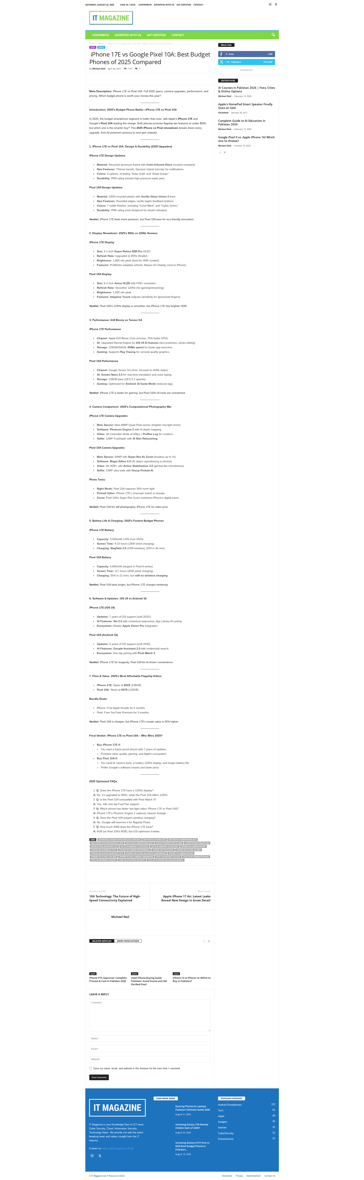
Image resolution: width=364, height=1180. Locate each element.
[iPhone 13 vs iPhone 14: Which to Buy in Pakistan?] (192, 961)
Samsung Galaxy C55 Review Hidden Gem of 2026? (191, 1126)
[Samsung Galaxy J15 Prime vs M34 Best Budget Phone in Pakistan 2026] (163, 1148)
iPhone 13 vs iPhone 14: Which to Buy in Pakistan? (192, 979)
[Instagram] (270, 4)
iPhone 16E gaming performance (134, 850)
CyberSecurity (226, 1133)
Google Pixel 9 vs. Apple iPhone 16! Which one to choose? (246, 139)
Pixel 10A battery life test (168, 856)
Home (92, 43)
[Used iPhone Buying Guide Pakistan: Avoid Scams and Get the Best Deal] (150, 961)
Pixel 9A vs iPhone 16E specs (132, 860)
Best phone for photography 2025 (107, 843)
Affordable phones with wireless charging (119, 839)
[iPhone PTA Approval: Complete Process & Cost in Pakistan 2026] (108, 961)
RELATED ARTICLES (101, 940)
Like (270, 54)
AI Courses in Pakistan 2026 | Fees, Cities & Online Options (246, 89)
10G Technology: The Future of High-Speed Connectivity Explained (114, 898)
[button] (273, 35)
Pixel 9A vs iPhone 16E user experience (165, 860)
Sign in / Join (127, 4)
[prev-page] (204, 941)
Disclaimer (227, 1175)
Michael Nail (98, 68)
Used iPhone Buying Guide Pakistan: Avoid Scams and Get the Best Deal (149, 981)
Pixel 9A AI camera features (196, 856)
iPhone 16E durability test (103, 850)
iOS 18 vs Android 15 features (134, 846)
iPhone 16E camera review (193, 846)
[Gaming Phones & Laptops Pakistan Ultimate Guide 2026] (163, 1112)
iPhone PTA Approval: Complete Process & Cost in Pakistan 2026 (108, 979)
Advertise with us (164, 4)
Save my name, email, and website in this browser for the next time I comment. (137, 1068)
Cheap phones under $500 (197, 843)
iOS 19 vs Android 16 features (164, 846)
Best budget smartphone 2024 (182, 839)
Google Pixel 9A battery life (104, 846)
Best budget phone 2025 (155, 839)
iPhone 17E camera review (181, 853)
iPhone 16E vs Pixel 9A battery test (107, 853)
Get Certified (184, 4)
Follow (268, 62)
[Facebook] (93, 79)
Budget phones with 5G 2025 (169, 843)
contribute (145, 4)
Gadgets (222, 1121)
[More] (128, 79)
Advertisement (254, 1175)
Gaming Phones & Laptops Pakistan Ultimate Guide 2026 (192, 1108)
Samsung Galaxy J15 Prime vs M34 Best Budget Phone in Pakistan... (192, 1146)
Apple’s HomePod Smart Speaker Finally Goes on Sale (245, 106)
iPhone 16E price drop (163, 850)
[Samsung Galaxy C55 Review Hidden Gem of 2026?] (163, 1130)
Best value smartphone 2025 (139, 843)
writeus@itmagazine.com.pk (118, 1148)
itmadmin (223, 112)
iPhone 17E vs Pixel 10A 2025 (103, 856)
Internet (222, 1127)
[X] (276, 4)
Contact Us (270, 1175)
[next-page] (209, 941)
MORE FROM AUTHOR (128, 940)
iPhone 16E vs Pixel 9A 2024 (189, 850)
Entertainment (225, 1139)
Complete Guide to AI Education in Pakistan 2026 (241, 122)
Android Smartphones (230, 1104)
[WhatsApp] (119, 79)
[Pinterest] (110, 79)
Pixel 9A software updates (103, 860)
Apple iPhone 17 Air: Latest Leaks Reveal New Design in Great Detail (185, 898)
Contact (198, 4)
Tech (93, 47)
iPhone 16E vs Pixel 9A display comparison (146, 853)
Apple (100, 43)
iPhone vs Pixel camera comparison (136, 856)
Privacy (239, 1175)
